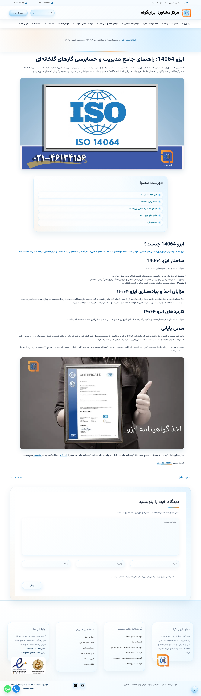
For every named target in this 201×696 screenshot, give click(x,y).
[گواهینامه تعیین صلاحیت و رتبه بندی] (127, 658)
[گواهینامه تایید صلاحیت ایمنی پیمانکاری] (126, 647)
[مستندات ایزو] (88, 648)
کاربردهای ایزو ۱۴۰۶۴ (148, 215)
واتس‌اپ (37, 455)
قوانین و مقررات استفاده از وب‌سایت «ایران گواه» (29, 684)
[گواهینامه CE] (137, 642)
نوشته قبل (184, 477)
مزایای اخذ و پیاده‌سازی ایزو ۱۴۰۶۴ (143, 208)
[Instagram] (75, 685)
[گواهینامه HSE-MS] (134, 653)
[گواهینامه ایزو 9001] (134, 637)
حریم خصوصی (28, 688)
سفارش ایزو (18, 13)
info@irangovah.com (30, 652)
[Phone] (16, 689)
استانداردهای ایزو (129, 40)
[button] (170, 3)
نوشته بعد (16, 477)
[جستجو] (32, 13)
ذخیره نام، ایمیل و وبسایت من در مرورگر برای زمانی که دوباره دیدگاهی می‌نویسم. (142, 576)
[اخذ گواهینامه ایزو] (86, 643)
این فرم (63, 455)
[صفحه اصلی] (89, 637)
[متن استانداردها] (87, 653)
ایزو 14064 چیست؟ (148, 194)
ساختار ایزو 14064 (149, 201)
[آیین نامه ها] (89, 659)
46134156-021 (164, 463)
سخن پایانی (152, 222)
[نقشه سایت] (89, 664)
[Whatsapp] (7, 689)
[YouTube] (82, 685)
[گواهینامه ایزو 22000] (133, 664)
